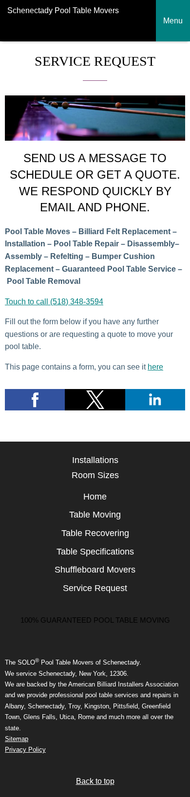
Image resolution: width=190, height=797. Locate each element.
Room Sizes (95, 475)
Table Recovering (95, 533)
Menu (173, 21)
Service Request (95, 588)
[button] (35, 399)
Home (95, 496)
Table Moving (95, 514)
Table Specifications (95, 551)
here (155, 367)
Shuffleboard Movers (95, 570)
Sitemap (16, 738)
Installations (95, 460)
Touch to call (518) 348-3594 (54, 301)
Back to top (95, 781)
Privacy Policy (25, 749)
